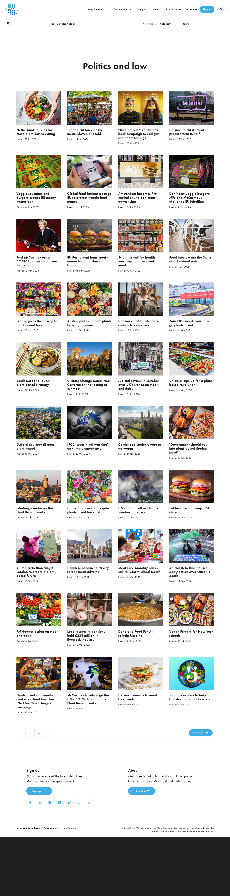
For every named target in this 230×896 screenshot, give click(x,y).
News (156, 9)
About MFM (142, 791)
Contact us (70, 827)
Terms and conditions (28, 827)
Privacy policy (51, 827)
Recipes (141, 9)
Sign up (207, 9)
